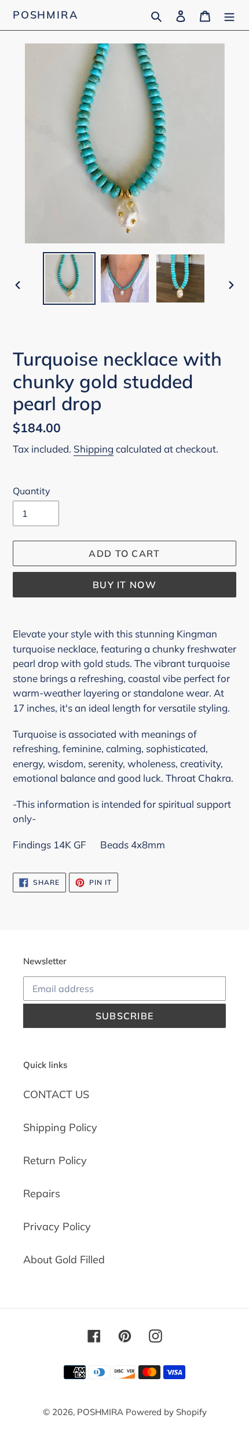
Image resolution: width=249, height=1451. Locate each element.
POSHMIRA (45, 15)
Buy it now (124, 584)
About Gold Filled (64, 1259)
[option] (69, 278)
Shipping (93, 449)
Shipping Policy (60, 1127)
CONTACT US (56, 1094)
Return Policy (55, 1160)
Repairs (41, 1193)
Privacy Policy (57, 1226)
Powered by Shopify (166, 1411)
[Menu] (229, 14)
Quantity (31, 491)
